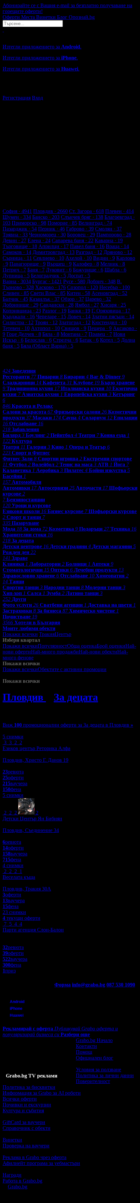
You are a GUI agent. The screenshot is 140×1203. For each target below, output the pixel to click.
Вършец (59, 264)
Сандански (57, 305)
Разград (89, 252)
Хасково (50, 287)
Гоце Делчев (24, 334)
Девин (14, 240)
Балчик (15, 299)
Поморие (62, 223)
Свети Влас (47, 293)
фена (12, 789)
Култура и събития (23, 1110)
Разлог (54, 310)
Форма (62, 984)
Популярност (52, 646)
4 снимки (13, 865)
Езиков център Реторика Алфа (36, 748)
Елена (39, 240)
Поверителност (93, 1081)
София (17, 211)
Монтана (74, 334)
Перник (51, 228)
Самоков (17, 252)
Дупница (16, 275)
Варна (17, 281)
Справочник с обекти (26, 1128)
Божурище (88, 269)
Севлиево (48, 258)
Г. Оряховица (110, 310)
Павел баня (87, 246)
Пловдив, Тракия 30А (27, 889)
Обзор (72, 299)
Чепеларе (51, 316)
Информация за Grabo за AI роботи (42, 1093)
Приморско (29, 223)
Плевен (119, 211)
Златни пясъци (113, 316)
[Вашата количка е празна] (3, 30)
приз (9, 970)
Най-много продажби (55, 651)
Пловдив (50, 211)
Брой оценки (111, 646)
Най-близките (82, 675)
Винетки (12, 1140)
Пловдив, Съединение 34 (31, 830)
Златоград (75, 322)
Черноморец (47, 234)
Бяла (50, 334)
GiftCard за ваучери (24, 1122)
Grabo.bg (17, 1186)
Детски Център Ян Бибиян (32, 818)
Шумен (17, 217)
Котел (110, 340)
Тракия (47, 634)
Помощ (84, 1052)
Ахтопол (45, 328)
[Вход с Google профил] (70, 91)
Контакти (86, 1046)
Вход (37, 97)
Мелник (112, 264)
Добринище (20, 305)
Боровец (81, 234)
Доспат (78, 275)
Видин (104, 258)
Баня (36, 269)
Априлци (53, 246)
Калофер (86, 264)
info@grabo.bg (88, 984)
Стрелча (65, 340)
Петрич (14, 269)
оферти (13, 777)
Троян (46, 322)
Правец (100, 334)
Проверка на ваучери (26, 1145)
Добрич (101, 281)
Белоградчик (48, 275)
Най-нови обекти (98, 651)
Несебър (114, 287)
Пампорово (113, 234)
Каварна (109, 240)
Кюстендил (109, 322)
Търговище (20, 246)
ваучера (15, 783)
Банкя (79, 310)
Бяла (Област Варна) (47, 346)
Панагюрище (27, 264)
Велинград (95, 223)
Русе (74, 281)
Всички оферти (20, 1099)
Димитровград (54, 252)
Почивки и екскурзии (27, 1104)
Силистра (18, 322)
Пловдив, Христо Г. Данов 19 (35, 760)
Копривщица (22, 310)
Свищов (73, 328)
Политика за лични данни (105, 1075)
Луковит (59, 269)
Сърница (17, 258)
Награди (12, 1175)
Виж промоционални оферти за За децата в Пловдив (68, 725)
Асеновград (109, 293)
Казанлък (44, 299)
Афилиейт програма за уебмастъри (41, 1163)
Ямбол (87, 305)
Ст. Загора (86, 211)
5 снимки (13, 736)
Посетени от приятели (42, 675)
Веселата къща (19, 877)
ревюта (13, 771)
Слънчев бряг (82, 217)
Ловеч (79, 316)
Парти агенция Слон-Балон (33, 929)
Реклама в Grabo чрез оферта (34, 1157)
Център (63, 634)
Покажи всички (20, 634)
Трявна (15, 234)
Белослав (38, 340)
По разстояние (50, 657)
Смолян (108, 228)
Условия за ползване (98, 1069)
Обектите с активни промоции (72, 669)
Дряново (118, 252)
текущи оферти (21, 918)
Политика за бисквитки (29, 1087)
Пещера (100, 328)
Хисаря (113, 305)
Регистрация (17, 97)
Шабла (115, 269)
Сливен (16, 293)
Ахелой (78, 258)
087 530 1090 (120, 984)
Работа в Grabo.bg (22, 1180)
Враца (117, 246)
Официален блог (94, 1058)
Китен (78, 293)
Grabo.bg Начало (94, 1040)
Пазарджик (20, 228)
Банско (46, 217)
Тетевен (16, 328)
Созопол (82, 287)
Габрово (80, 228)
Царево (98, 299)
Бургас (47, 281)
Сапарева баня (72, 240)
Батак (89, 340)
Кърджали (19, 316)
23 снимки (14, 912)
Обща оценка (82, 646)
